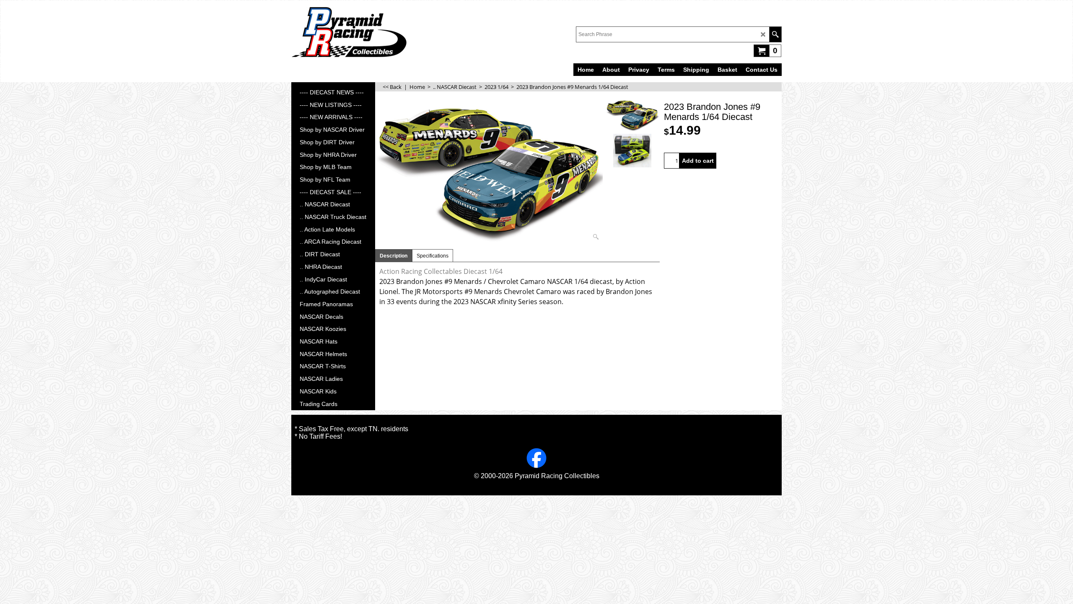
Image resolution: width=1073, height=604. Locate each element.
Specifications (432, 256)
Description (393, 256)
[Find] (775, 34)
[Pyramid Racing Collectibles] (349, 32)
